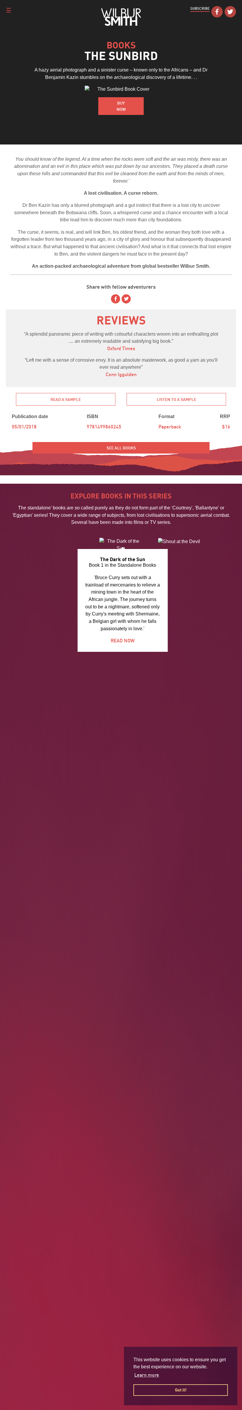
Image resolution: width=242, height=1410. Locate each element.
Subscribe (200, 8)
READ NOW (123, 641)
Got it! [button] (181, 1389)
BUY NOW (121, 106)
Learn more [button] (146, 1375)
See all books (121, 447)
